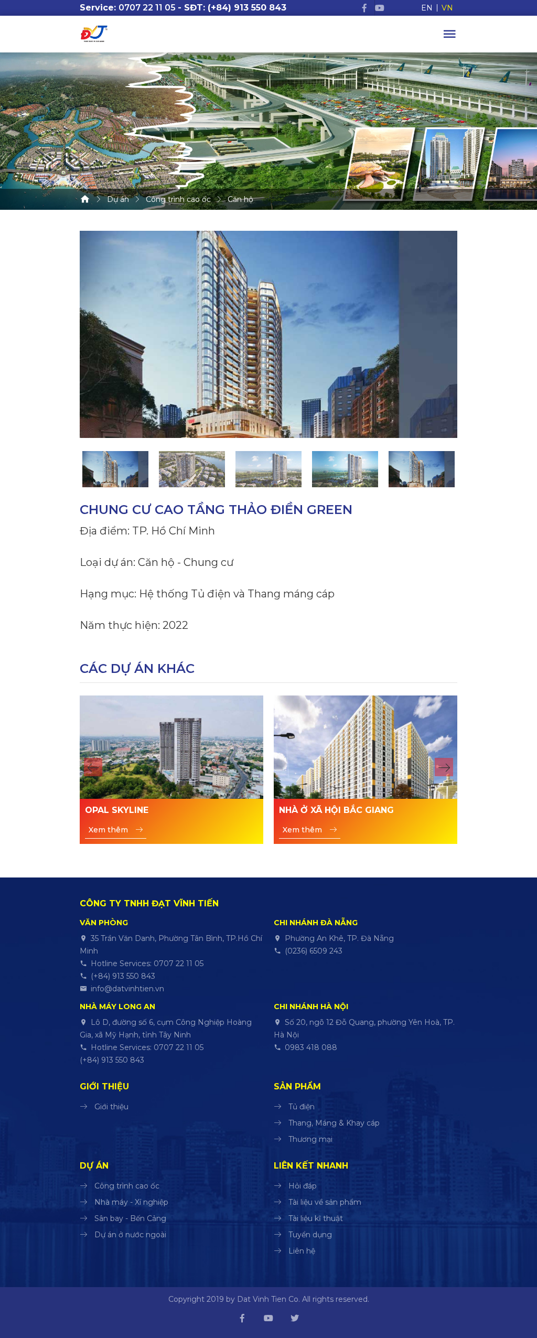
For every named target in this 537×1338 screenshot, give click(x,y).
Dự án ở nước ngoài (130, 1234)
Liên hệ (301, 1251)
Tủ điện (301, 1106)
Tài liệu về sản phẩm (324, 1202)
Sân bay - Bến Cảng (130, 1218)
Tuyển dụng (310, 1234)
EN (427, 8)
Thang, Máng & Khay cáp (334, 1123)
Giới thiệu (111, 1106)
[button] (93, 767)
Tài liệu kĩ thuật (315, 1218)
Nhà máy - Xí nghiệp (131, 1202)
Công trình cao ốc (126, 1186)
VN (447, 8)
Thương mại (310, 1139)
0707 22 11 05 (147, 8)
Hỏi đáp (302, 1186)
